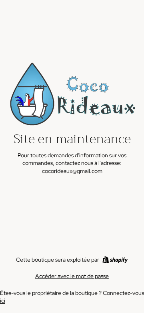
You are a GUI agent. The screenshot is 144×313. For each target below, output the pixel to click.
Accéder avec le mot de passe (72, 276)
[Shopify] (115, 259)
